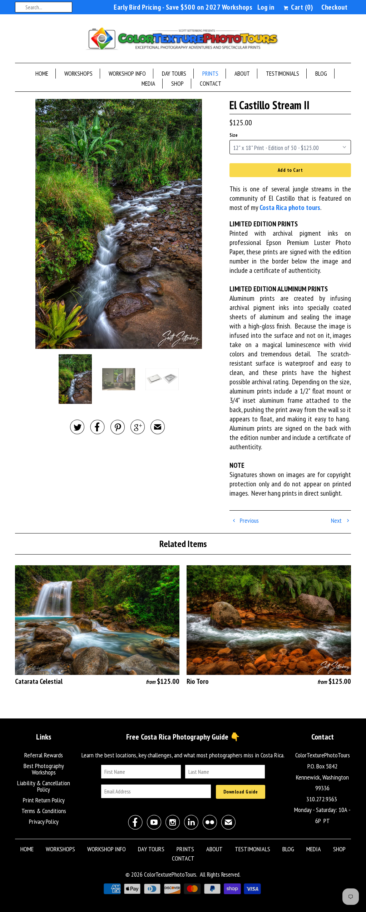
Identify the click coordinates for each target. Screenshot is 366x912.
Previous (248, 520)
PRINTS (210, 73)
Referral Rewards (43, 755)
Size (233, 135)
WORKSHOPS (78, 73)
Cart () (301, 7)
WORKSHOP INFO (127, 73)
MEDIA (148, 83)
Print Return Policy (44, 800)
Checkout (334, 7)
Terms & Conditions (43, 811)
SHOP (177, 83)
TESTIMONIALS (282, 73)
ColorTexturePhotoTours (170, 874)
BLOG (321, 73)
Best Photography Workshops (44, 769)
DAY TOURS (174, 73)
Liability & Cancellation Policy (43, 786)
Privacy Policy (44, 821)
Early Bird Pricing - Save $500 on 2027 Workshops (183, 7)
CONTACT (210, 83)
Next (337, 520)
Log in (265, 7)
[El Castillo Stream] (118, 224)
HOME (41, 73)
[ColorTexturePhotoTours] (183, 40)
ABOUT (242, 73)
